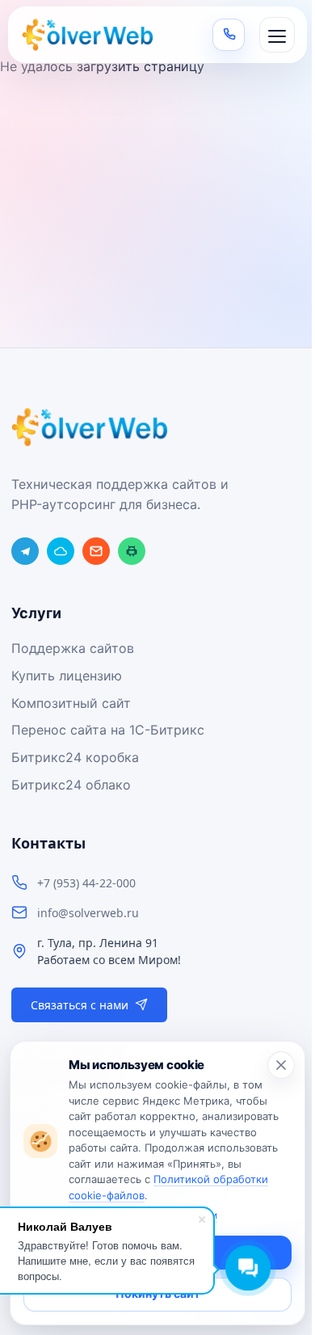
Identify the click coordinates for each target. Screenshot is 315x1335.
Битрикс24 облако (71, 785)
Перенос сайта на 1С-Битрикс (107, 730)
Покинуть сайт (158, 1293)
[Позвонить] (228, 35)
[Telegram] (25, 551)
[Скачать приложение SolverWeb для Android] (131, 551)
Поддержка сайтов (72, 648)
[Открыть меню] (277, 35)
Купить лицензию (66, 676)
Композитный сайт (71, 703)
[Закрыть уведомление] (281, 1065)
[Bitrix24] (60, 551)
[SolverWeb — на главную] (90, 34)
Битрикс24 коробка (75, 757)
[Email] (96, 551)
